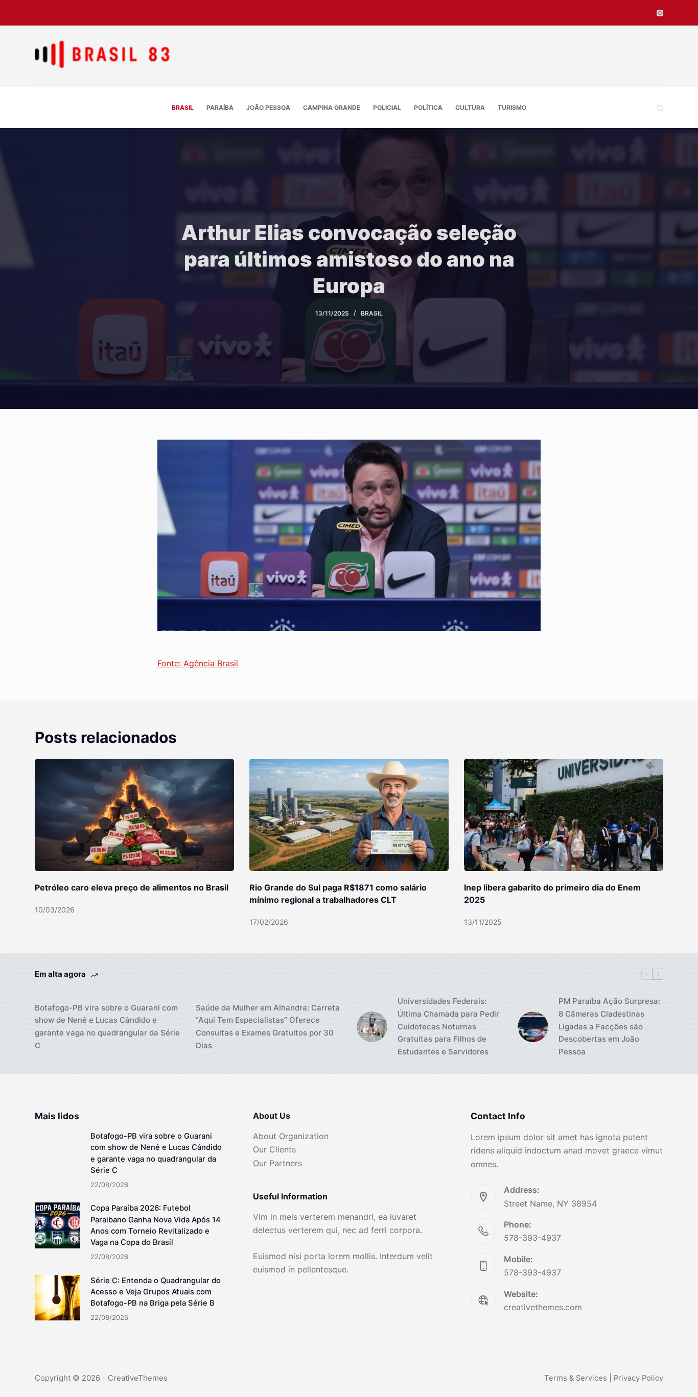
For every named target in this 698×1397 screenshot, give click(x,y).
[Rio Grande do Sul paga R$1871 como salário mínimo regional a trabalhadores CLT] (349, 815)
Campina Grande (331, 107)
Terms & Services (575, 1378)
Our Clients (274, 1149)
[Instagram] (660, 13)
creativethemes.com (543, 1307)
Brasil (183, 107)
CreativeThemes (138, 1378)
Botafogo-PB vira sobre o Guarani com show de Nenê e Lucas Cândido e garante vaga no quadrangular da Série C (107, 1026)
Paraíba (220, 107)
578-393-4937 (532, 1238)
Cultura (470, 107)
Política (428, 107)
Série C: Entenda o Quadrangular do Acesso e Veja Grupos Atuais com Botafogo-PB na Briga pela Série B (155, 1292)
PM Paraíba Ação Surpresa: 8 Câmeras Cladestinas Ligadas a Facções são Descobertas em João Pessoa (609, 1026)
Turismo (512, 107)
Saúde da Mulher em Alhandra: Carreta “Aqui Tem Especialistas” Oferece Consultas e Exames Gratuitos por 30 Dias (268, 1026)
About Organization (291, 1136)
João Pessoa (268, 107)
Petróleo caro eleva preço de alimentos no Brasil (131, 887)
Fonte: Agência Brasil (197, 663)
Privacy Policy (638, 1378)
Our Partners (277, 1163)
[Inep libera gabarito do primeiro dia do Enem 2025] (563, 815)
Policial (387, 107)
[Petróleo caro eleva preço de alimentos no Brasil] (134, 815)
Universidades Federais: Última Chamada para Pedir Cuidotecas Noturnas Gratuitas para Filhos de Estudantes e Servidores (448, 1026)
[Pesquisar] (660, 108)
